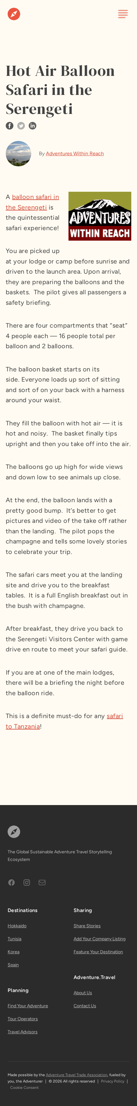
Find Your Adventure (28, 1006)
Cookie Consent (24, 1087)
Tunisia (14, 939)
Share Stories (87, 926)
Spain (13, 965)
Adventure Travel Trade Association (76, 1075)
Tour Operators (23, 1019)
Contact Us (85, 1006)
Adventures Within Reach (75, 153)
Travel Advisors (23, 1032)
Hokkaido (17, 926)
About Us (83, 993)
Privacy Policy (112, 1081)
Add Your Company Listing (100, 939)
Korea (13, 952)
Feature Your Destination (98, 952)
